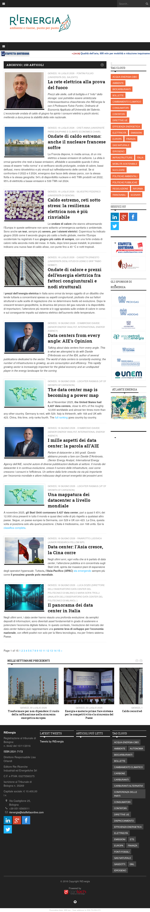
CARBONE (119, 773)
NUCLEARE (118, 169)
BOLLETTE (118, 95)
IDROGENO (118, 151)
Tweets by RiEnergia (52, 741)
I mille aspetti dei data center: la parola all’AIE (73, 443)
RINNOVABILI (119, 194)
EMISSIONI (136, 132)
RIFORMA (138, 188)
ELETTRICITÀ (119, 132)
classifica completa (14, 528)
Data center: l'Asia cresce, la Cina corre (75, 549)
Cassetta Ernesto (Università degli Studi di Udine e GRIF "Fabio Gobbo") (74, 261)
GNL (132, 864)
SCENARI (135, 194)
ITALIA (140, 157)
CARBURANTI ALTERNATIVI (128, 785)
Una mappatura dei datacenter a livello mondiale (69, 500)
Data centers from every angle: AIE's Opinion (74, 338)
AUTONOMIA (136, 748)
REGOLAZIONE (120, 188)
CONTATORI (118, 113)
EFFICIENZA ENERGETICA (126, 126)
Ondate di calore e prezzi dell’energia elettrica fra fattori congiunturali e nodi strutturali (75, 278)
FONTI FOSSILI (121, 851)
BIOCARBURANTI (121, 89)
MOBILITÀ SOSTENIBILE (124, 163)
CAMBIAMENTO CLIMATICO (126, 101)
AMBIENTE (118, 82)
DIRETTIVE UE (120, 120)
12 (47, 650)
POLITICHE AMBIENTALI (124, 176)
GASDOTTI (119, 864)
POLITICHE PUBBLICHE (124, 182)
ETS (132, 839)
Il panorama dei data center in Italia (70, 608)
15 (58, 650)
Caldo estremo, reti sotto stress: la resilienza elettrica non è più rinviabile (74, 208)
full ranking (61, 417)
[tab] (124, 389)
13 (51, 650)
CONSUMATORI (120, 107)
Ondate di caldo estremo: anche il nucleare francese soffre (77, 141)
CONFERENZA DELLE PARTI (125, 793)
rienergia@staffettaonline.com (26, 812)
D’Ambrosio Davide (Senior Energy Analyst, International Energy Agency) (76, 326)
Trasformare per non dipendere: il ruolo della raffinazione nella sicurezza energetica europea (33, 714)
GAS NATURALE (120, 145)
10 (40, 650)
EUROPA (117, 138)
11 (44, 650)
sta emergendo (82, 570)
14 (55, 650)
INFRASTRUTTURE (122, 157)
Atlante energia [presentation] (124, 389)
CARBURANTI (121, 779)
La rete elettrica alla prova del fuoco (76, 84)
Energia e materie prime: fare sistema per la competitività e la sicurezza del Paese (89, 714)
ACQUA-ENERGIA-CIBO (124, 76)
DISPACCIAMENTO (124, 820)
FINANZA (131, 138)
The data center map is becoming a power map (73, 392)
